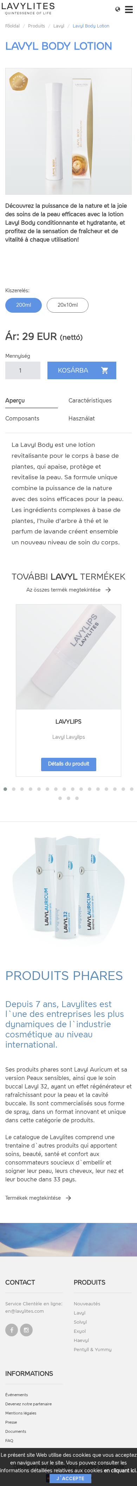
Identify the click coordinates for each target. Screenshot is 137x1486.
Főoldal (12, 26)
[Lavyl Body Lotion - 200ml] (68, 131)
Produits (36, 26)
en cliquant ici (120, 1471)
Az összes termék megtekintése (63, 590)
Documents (15, 1431)
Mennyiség (17, 356)
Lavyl (58, 26)
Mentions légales (20, 1413)
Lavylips (68, 721)
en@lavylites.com (24, 1311)
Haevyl (81, 1340)
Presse (11, 1422)
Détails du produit (68, 764)
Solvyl (80, 1322)
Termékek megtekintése (33, 1198)
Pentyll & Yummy (93, 1349)
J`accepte (70, 1478)
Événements (16, 1395)
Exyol (80, 1331)
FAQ (9, 1440)
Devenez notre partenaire (28, 1404)
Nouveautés (87, 1303)
